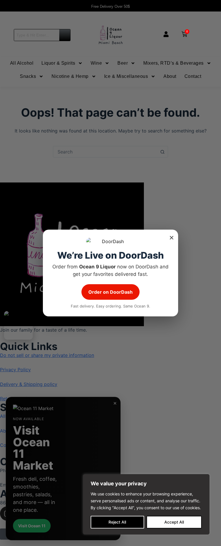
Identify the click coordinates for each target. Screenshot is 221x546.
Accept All (174, 522)
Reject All (117, 522)
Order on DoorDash (110, 292)
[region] (146, 504)
